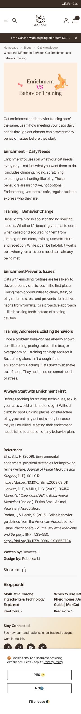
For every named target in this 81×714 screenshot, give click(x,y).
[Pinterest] (19, 647)
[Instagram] (8, 647)
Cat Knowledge (47, 47)
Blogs (28, 47)
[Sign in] (66, 20)
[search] (14, 20)
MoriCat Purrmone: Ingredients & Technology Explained (24, 599)
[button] (24, 569)
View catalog (6, 20)
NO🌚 (39, 688)
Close (76, 38)
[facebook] (31, 647)
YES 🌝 (39, 674)
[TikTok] (42, 647)
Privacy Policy (53, 662)
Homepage (11, 47)
